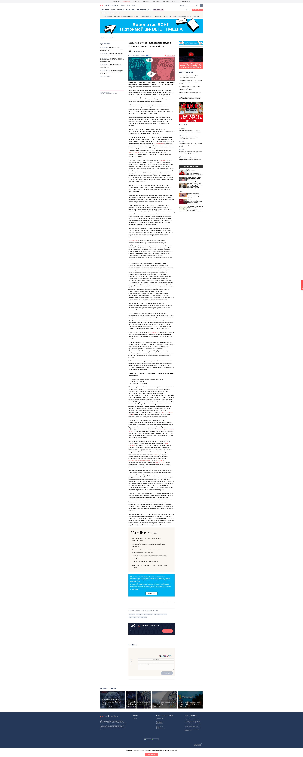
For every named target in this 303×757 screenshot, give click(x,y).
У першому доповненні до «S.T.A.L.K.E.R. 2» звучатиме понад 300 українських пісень (190, 97)
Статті (113, 10)
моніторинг (196, 16)
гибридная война (142, 617)
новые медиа (132, 617)
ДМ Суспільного (136, 1)
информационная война (160, 614)
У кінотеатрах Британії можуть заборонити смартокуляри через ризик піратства (111, 65)
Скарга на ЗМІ (197, 10)
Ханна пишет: (133, 240)
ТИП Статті (132, 614)
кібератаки (139, 614)
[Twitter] (149, 55)
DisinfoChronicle (155, 1)
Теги (128, 5)
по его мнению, (159, 144)
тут (163, 412)
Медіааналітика (107, 37)
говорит (156, 454)
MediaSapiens (126, 1)
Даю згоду (151, 754)
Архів (133, 5)
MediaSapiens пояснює (180, 16)
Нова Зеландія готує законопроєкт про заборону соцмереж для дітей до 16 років (111, 49)
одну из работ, (160, 462)
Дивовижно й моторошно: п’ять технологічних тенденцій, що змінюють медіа (147, 551)
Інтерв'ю (120, 10)
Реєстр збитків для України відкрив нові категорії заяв (190, 93)
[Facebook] (147, 55)
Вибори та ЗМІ (159, 726)
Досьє (189, 16)
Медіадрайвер (166, 1)
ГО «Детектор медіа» (185, 1)
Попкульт (137, 16)
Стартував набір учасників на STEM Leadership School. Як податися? (111, 54)
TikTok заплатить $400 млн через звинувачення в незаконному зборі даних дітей (111, 72)
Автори (123, 5)
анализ (160, 460)
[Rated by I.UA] (147, 739)
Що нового (105, 10)
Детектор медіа (116, 1)
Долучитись (151, 593)
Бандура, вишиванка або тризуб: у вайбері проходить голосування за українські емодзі (112, 59)
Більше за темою (108, 688)
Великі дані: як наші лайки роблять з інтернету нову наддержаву (149, 557)
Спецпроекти (158, 10)
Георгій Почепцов (138, 51)
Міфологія (117, 16)
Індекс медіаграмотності (110, 13)
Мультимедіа (130, 10)
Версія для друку (170, 55)
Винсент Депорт (133, 152)
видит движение (153, 332)
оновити (171, 653)
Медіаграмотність (107, 16)
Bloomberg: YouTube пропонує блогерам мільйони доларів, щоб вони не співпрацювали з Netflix (189, 88)
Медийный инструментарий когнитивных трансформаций (146, 539)
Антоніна (174, 1)
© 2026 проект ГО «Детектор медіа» (192, 721)
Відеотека (158, 724)
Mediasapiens (159, 719)
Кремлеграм (158, 16)
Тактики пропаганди (127, 16)
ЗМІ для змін (146, 1)
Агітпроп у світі (167, 16)
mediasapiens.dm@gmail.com (194, 722)
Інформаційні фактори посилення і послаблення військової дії (148, 545)
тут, (166, 412)
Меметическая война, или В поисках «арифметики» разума (149, 566)
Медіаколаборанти (147, 16)
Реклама (135, 718)
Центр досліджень (144, 10)
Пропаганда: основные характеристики (145, 561)
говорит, (162, 160)
